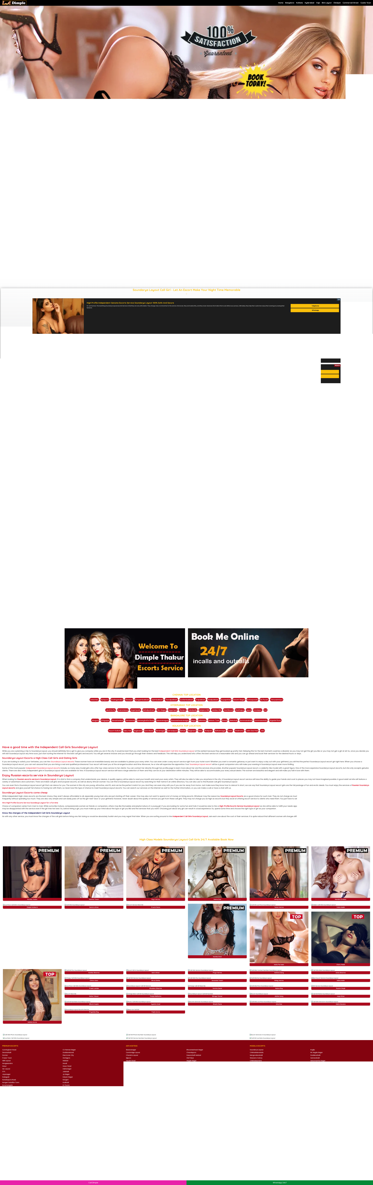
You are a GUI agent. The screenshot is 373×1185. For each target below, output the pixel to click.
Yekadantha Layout (317, 1134)
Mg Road (5, 1099)
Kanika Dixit (217, 957)
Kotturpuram (252, 699)
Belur (200, 730)
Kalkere (189, 1140)
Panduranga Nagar (133, 1085)
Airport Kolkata (114, 730)
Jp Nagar (66, 1074)
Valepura (253, 1142)
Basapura (190, 1145)
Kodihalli (66, 1082)
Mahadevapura (8, 1090)
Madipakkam (213, 699)
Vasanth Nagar (8, 1126)
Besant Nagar (239, 699)
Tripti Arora (155, 1012)
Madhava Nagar (316, 1099)
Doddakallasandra (257, 1090)
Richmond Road (69, 1159)
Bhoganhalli (254, 1115)
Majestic (66, 1090)
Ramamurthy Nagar (9, 1107)
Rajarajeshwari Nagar (71, 1104)
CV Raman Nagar (69, 1050)
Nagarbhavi (67, 1099)
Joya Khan (341, 996)
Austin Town (315, 1172)
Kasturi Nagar (191, 1104)
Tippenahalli (315, 1115)
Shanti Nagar (67, 1115)
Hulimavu (189, 1063)
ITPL (3, 1071)
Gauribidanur (131, 1134)
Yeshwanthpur (7, 1159)
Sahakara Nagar (132, 1090)
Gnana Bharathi (316, 1150)
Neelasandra (191, 1164)
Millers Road (130, 1080)
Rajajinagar (6, 1104)
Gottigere (66, 1058)
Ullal (188, 1148)
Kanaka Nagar (315, 1074)
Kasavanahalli (131, 1101)
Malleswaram (7, 1093)
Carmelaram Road (9, 1153)
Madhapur (239, 710)
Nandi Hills (66, 1145)
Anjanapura (6, 1175)
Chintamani (130, 1161)
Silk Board (190, 1115)
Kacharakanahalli (317, 1112)
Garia (230, 730)
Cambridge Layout (133, 1052)
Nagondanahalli (256, 1120)
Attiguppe (105, 720)
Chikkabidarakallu (256, 1052)
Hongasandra (7, 1063)
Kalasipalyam (255, 1085)
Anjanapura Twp (256, 1156)
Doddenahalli (315, 1055)
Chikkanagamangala (318, 1126)
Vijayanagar (6, 1148)
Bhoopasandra (316, 1101)
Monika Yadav (32, 899)
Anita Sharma (341, 972)
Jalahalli (66, 1071)
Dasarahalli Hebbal (193, 1055)
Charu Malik (340, 965)
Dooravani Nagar (256, 1104)
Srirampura (254, 1077)
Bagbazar (138, 730)
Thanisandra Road (257, 1169)
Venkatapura (191, 1134)
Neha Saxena (341, 1004)
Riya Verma (155, 899)
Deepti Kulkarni (32, 907)
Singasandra (191, 1090)
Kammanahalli (68, 1164)
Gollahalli (253, 1063)
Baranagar (160, 730)
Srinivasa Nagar (132, 1093)
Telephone (315, 306)
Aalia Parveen (279, 965)
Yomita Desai (217, 988)
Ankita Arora (32, 1022)
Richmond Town (8, 1110)
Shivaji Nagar (7, 1118)
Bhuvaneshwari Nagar (194, 1050)
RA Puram (264, 699)
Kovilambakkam (186, 699)
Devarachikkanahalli (134, 1145)
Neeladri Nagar (316, 1069)
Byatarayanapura (317, 1093)
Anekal (65, 1172)
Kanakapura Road (9, 1080)
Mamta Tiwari (94, 899)
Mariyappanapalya (257, 1150)
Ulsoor (4, 1123)
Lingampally (135, 710)
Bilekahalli (233, 720)
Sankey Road (255, 1107)
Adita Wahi (341, 980)
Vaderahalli (314, 1123)
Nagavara (129, 1112)
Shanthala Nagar (69, 1148)
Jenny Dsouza (279, 899)
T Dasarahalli (7, 1145)
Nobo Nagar (254, 1101)
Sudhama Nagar (69, 1118)
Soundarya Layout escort (200, 764)
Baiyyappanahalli (69, 1131)
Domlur (5, 1055)
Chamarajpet (131, 1129)
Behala (183, 730)
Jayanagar (6, 1074)
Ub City (65, 1120)
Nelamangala (131, 1082)
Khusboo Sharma (155, 988)
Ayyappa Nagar (256, 1153)
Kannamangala (132, 1175)
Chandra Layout (132, 1055)
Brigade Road (275, 720)
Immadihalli (254, 1069)
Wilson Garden (68, 1129)
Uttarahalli (67, 1123)
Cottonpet (67, 1153)
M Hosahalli (314, 1159)
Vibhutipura (314, 1137)
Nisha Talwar (94, 996)
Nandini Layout (7, 1101)
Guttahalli (66, 1150)
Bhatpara (208, 730)
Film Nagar (161, 710)
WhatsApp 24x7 (280, 1182)
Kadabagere (131, 1172)
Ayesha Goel (155, 1004)
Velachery (94, 699)
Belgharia (192, 730)
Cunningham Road (9, 1050)
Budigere (129, 1110)
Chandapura (191, 1052)
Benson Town (214, 720)
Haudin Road (130, 1061)
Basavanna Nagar (193, 1112)
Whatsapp (315, 310)
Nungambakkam (142, 699)
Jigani (188, 1069)
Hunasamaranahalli (257, 1140)
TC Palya (189, 1126)
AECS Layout (191, 1101)
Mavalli (313, 1142)
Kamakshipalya (316, 1110)
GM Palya (190, 1058)
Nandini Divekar (340, 899)
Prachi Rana (155, 907)
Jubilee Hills (216, 710)
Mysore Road (191, 1080)
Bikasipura (314, 1107)
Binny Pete (254, 1082)
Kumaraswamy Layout (194, 1074)
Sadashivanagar (69, 1112)
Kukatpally (192, 710)
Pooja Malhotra (155, 996)
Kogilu (312, 1050)
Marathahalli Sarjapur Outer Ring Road (324, 1161)
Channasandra (131, 1120)
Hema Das (217, 899)
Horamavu (67, 1134)
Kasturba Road (8, 1137)
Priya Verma (217, 972)
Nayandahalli (255, 1074)
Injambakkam (157, 699)
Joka (262, 730)
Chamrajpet (7, 1142)
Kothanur (129, 1074)
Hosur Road (67, 1066)
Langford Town (192, 1099)
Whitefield (6, 1129)
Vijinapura (314, 1156)
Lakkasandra (255, 1159)
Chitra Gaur (94, 980)
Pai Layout (190, 1082)
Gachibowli (228, 710)
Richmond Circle (69, 1107)
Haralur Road (68, 1167)
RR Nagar (66, 1110)
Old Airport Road (69, 1101)
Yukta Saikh (340, 907)
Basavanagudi (162, 720)
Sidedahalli (254, 1167)
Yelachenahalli (131, 1099)
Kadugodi (5, 1077)
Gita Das (279, 1004)
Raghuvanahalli (255, 1131)
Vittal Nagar (191, 1131)
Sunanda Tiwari (217, 980)
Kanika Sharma (93, 972)
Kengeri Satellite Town (10, 1082)
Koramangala (7, 1085)
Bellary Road (131, 1118)
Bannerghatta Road (145, 720)
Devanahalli (6, 1052)
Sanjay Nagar (131, 1123)
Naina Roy (279, 988)
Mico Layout (130, 1131)
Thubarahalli (191, 1110)
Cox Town (66, 1142)
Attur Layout (315, 1145)
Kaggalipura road (316, 1090)
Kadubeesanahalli (317, 1063)
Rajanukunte (191, 1088)
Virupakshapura (256, 1088)
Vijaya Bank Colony (317, 1096)
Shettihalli (190, 1123)
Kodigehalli (130, 1126)
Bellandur (202, 720)
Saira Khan (156, 972)
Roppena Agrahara (317, 1088)
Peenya (189, 1085)
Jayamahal (190, 1066)
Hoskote (253, 1172)
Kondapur (257, 710)
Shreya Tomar (217, 996)
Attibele (66, 1175)
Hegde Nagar (191, 1061)
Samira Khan (94, 907)
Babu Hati (127, 730)
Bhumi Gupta (94, 1004)
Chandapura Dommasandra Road (323, 1148)
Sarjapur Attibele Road (195, 1159)
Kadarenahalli (315, 1131)
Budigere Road (315, 1104)
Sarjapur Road (7, 1115)
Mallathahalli (131, 1150)
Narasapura (191, 1142)
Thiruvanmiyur (276, 699)
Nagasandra (130, 1159)
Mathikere (66, 1096)
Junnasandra (7, 1134)
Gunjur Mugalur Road (318, 1118)
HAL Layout (190, 1107)
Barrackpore (172, 730)
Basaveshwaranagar (180, 720)
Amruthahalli (7, 1172)
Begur (193, 720)
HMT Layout (6, 1164)
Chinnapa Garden (256, 1099)
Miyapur (182, 710)
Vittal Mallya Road (133, 1096)
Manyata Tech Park (70, 1093)
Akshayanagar (131, 1164)
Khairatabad (123, 710)
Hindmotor (239, 730)
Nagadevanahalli (316, 1120)
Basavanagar (131, 1050)
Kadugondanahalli (133, 1137)
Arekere (129, 1115)
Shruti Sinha (155, 980)
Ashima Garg (279, 972)
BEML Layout (191, 1118)
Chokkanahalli (255, 1112)
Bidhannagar (220, 730)
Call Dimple (93, 1182)
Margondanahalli (256, 1055)
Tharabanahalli (316, 1071)
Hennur (65, 1161)
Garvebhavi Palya (317, 1080)
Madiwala (66, 1088)
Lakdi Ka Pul (110, 710)
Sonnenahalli (315, 1085)
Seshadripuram (8, 1167)
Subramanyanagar (257, 1134)
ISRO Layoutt (131, 1104)
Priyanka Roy (94, 1012)
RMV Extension (192, 1120)
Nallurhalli (253, 1066)
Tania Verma (279, 907)
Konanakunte (131, 1140)
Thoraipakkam (171, 699)
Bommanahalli (246, 720)
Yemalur (189, 1167)
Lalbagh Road (7, 1088)
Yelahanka (6, 1131)
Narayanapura (315, 1129)
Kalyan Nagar (68, 1077)
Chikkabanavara (192, 1137)
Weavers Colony (256, 1058)
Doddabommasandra (194, 1150)
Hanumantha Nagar (317, 1061)
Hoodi (65, 1063)
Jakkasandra (7, 1140)
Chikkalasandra (256, 1061)
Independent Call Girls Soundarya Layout (176, 751)
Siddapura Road (316, 1164)
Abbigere (66, 1169)
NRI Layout (130, 1169)
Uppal (248, 710)
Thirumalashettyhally (258, 1137)
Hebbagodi (254, 1164)
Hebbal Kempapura (194, 1071)
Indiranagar (67, 1069)
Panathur (129, 1107)
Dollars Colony (68, 1137)
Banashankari (117, 720)
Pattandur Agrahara (318, 1066)
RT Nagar (5, 1112)
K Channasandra (69, 1156)
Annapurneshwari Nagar (135, 1148)
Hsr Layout (6, 1069)
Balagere (253, 1093)
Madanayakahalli (316, 1140)
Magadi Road (131, 1077)
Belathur (189, 1169)
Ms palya (313, 1169)
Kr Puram (66, 1085)
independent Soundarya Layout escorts (43, 768)
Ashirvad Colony (316, 1077)
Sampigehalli (255, 1118)
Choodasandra (131, 1156)
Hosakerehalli (191, 1161)
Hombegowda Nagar (134, 1063)
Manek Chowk (7, 1156)
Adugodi (95, 720)
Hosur (4, 1066)
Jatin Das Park (252, 730)
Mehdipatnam (149, 710)
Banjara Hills (204, 710)
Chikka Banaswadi (257, 1096)
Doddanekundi (68, 1052)
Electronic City (68, 1055)
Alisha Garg (279, 996)
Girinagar (66, 1140)
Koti (265, 710)
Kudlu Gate (190, 1129)
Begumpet (172, 710)
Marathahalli (7, 1096)
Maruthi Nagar (191, 1077)
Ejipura (128, 1058)
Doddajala (254, 1148)
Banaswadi (130, 720)
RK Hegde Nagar (316, 1052)
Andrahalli (190, 1175)
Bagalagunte (131, 1167)
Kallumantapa (255, 1080)
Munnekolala (255, 1071)
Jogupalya (254, 1145)
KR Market (6, 1161)
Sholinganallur (117, 699)
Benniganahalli (131, 1142)
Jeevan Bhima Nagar (134, 1069)
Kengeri (65, 1080)
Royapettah (226, 699)
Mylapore (105, 699)
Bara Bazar (149, 730)
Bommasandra (260, 720)
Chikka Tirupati (192, 1153)
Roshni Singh (340, 988)
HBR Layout (6, 1061)
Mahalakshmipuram (257, 1161)
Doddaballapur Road (10, 1150)
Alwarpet (129, 699)
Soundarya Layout (256, 1050)
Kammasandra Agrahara (196, 1172)
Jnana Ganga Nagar (133, 1153)
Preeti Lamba (94, 988)
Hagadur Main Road (317, 1153)
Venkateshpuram (256, 1123)
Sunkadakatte (7, 1120)
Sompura (313, 1167)
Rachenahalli (255, 1110)
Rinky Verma (279, 980)
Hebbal (65, 1061)
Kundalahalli (6, 1169)
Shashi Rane (217, 1004)
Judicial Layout (255, 1126)
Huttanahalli (315, 1058)
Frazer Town (7, 1058)
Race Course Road (133, 1088)
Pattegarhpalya (256, 1129)
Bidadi (224, 720)
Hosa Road (190, 1156)
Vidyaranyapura (69, 1126)
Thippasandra (191, 1093)
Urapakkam (201, 699)
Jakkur (128, 1066)
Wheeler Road (191, 1096)
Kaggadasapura (132, 1071)
